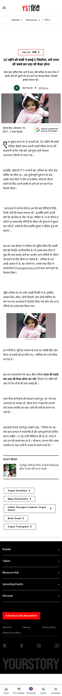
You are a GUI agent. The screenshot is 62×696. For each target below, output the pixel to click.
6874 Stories (43, 88)
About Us (7, 627)
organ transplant (18, 526)
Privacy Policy (49, 627)
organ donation (17, 490)
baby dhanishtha (18, 498)
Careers (26, 627)
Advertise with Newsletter (21, 615)
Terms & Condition (12, 632)
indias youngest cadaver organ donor (27, 508)
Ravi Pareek (27, 88)
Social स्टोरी (29, 52)
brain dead (14, 518)
